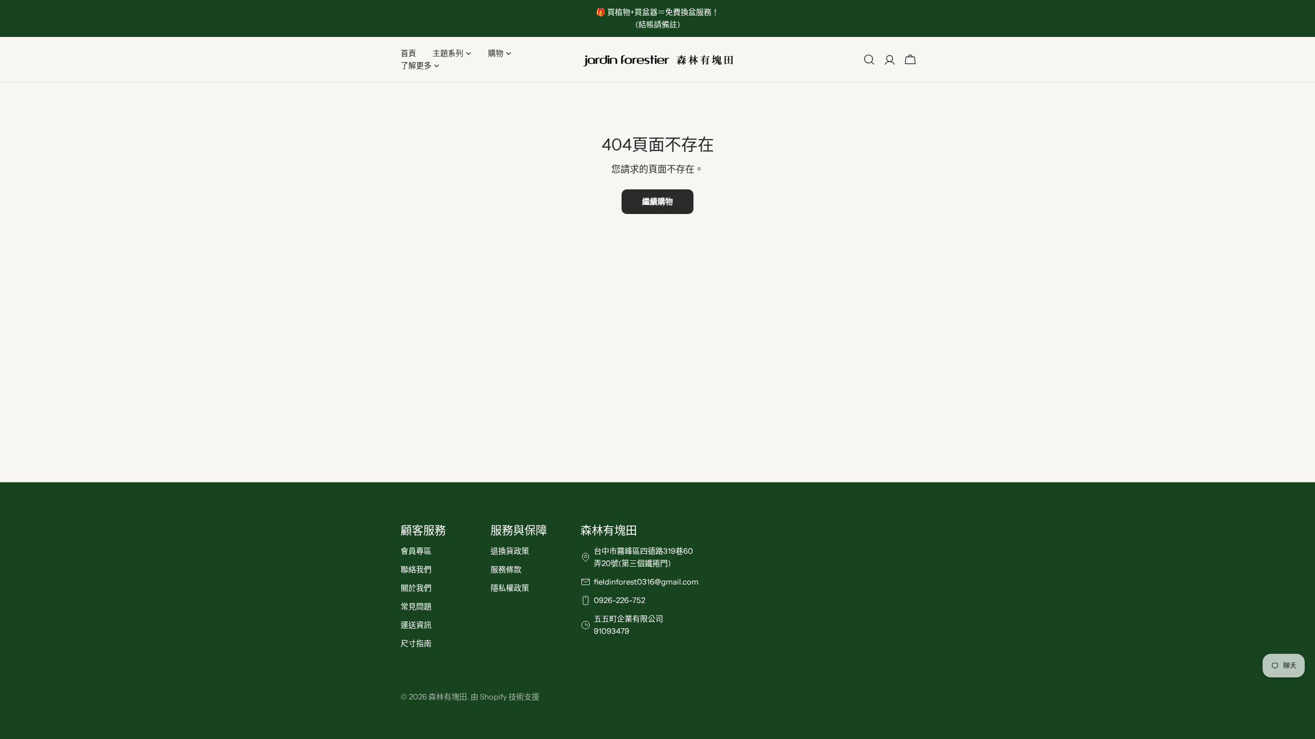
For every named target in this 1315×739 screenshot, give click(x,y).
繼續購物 (657, 201)
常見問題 (416, 606)
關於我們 (416, 588)
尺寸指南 (416, 643)
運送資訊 (416, 625)
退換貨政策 (510, 551)
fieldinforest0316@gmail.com (646, 582)
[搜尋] (869, 59)
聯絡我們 (416, 569)
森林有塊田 (447, 697)
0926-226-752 (619, 600)
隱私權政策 (510, 588)
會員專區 (416, 551)
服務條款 (506, 569)
